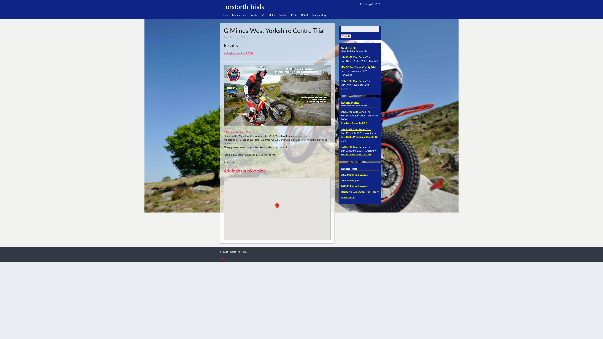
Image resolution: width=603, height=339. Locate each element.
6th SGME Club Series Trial (356, 57)
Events (253, 15)
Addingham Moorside (245, 171)
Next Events (348, 48)
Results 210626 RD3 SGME (356, 154)
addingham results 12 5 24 (238, 53)
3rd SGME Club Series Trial (356, 147)
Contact (282, 15)
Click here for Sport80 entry (239, 132)
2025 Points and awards (354, 186)
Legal (222, 258)
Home (225, 15)
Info (263, 15)
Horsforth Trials (242, 7)
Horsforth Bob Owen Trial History (360, 192)
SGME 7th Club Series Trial (356, 81)
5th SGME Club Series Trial (356, 112)
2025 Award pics (350, 180)
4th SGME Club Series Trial (356, 129)
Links (272, 15)
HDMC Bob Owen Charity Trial (358, 67)
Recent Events (350, 102)
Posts (294, 15)
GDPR (304, 15)
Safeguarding (319, 15)
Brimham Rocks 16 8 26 (354, 123)
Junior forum (348, 197)
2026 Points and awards (354, 175)
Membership (239, 15)
